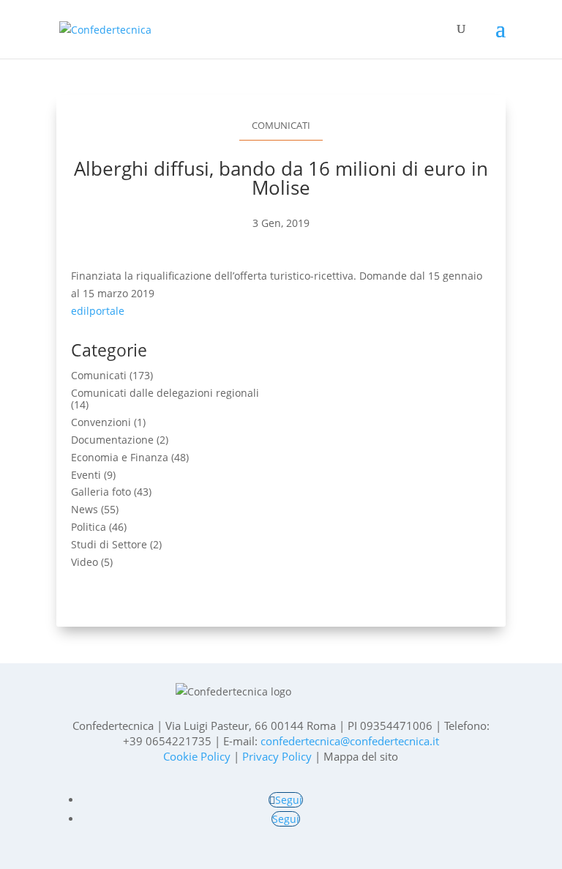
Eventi (86, 475)
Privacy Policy (277, 756)
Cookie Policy (197, 756)
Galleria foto (101, 492)
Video (84, 562)
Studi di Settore (109, 544)
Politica (88, 527)
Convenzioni (101, 422)
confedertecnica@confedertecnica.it (350, 741)
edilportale (97, 311)
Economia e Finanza (119, 457)
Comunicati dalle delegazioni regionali (165, 393)
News (84, 509)
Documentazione (112, 440)
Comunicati (281, 125)
